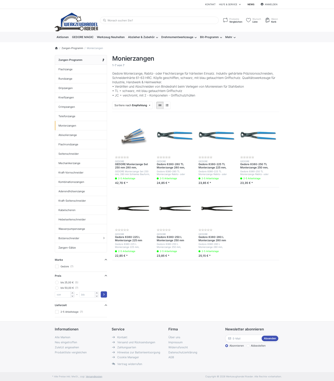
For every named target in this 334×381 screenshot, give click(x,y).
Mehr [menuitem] (228, 37)
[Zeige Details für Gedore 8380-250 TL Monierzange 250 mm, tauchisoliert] (258, 135)
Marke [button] (59, 259)
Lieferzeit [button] (61, 305)
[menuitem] (62, 37)
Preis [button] (58, 275)
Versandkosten (94, 376)
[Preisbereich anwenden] (104, 294)
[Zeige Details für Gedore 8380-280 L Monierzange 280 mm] (216, 208)
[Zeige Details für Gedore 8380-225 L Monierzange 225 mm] (133, 208)
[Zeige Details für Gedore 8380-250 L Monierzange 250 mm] (175, 208)
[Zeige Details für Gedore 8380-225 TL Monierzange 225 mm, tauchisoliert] (216, 135)
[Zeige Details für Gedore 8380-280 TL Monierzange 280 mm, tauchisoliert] (175, 135)
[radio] (160, 105)
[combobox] (159, 20)
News (251, 4)
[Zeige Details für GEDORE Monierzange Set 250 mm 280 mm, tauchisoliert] (133, 135)
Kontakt (210, 4)
